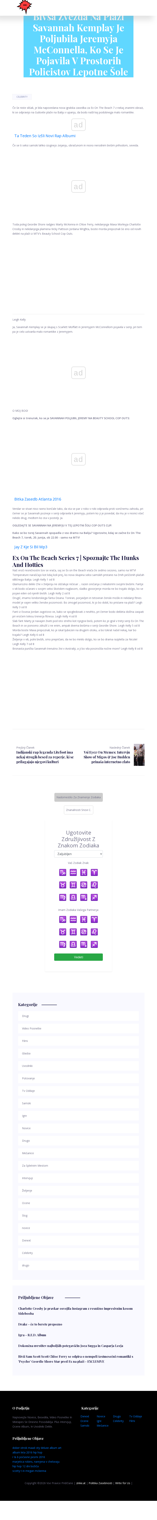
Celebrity (22, 96)
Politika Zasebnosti (100, 1483)
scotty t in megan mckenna (29, 1471)
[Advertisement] (78, 270)
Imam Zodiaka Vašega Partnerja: (78, 910)
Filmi (132, 1421)
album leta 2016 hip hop (27, 1452)
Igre (99, 1421)
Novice (101, 1416)
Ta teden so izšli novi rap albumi (44, 135)
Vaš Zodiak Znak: (78, 863)
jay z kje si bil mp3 (30, 546)
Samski (84, 1425)
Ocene (84, 1421)
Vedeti (78, 957)
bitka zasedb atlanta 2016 (37, 499)
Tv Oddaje (135, 1416)
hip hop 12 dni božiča (25, 1466)
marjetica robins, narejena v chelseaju (36, 1461)
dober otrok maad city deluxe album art (36, 1448)
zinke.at (81, 1483)
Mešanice (103, 1425)
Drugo (117, 1416)
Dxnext (84, 1416)
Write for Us (122, 1483)
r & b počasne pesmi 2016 (28, 1457)
